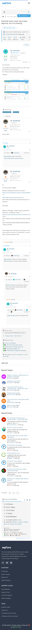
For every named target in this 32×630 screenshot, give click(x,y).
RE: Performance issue (13, 453)
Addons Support (6, 598)
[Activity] (6, 60)
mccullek (11, 475)
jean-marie (12, 394)
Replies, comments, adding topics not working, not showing (17, 375)
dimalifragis (16, 121)
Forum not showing (10, 343)
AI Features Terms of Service (9, 616)
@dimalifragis (7, 156)
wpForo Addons (6, 580)
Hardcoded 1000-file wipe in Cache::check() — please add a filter (17, 387)
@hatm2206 (9, 285)
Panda (10, 378)
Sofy (10, 450)
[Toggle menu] (29, 3)
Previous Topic (9, 336)
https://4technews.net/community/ (13, 158)
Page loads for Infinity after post (14, 346)
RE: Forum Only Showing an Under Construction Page (16, 469)
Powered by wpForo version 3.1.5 (23, 538)
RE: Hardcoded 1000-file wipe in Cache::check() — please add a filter (17, 418)
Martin (10, 458)
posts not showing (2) (17, 354)
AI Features (4, 571)
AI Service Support (6, 595)
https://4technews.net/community (12, 197)
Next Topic (17, 336)
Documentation (5, 589)
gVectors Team (5, 607)
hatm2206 (14, 34)
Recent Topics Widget (13, 405)
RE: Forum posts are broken (15, 427)
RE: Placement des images (14, 445)
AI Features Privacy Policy (8, 613)
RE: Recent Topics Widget (14, 461)
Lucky (10, 407)
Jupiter (11, 432)
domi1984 (11, 402)
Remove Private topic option (14, 345)
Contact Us (4, 610)
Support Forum (5, 592)
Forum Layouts (5, 574)
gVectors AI (4, 577)
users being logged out (12, 348)
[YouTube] (7, 562)
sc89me (11, 390)
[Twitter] (2, 562)
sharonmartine (13, 424)
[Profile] (4, 60)
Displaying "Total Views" (14, 381)
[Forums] (3, 16)
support (11, 382)
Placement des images (13, 393)
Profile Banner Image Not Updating (16, 350)
